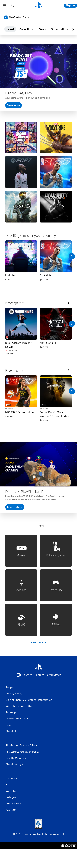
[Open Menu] (4, 5)
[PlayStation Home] (38, 5)
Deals (42, 29)
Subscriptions (59, 29)
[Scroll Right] (72, 256)
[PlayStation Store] (17, 17)
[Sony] (68, 848)
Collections (26, 29)
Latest (10, 29)
